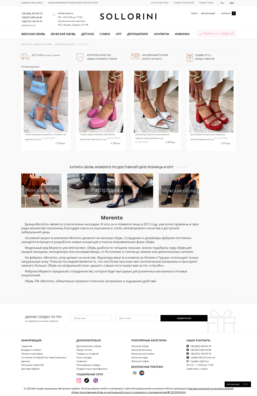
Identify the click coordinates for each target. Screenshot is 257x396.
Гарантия (26, 346)
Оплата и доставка (160, 3)
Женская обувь (33, 34)
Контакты (161, 34)
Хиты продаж (84, 357)
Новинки (182, 34)
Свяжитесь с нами (197, 368)
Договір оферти (30, 368)
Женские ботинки (141, 350)
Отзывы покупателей (184, 3)
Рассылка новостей (32, 365)
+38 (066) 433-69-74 (200, 346)
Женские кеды (139, 357)
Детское (87, 34)
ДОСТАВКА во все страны (46, 55)
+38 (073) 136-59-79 (200, 353)
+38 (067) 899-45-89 (200, 350)
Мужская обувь (63, 34)
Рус (223, 2)
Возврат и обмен (31, 350)
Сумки (105, 34)
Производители (65, 44)
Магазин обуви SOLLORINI (36, 44)
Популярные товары (88, 365)
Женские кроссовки (142, 353)
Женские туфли (140, 361)
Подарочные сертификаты (91, 368)
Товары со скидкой (87, 353)
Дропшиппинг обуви (88, 346)
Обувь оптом (84, 350)
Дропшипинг (137, 34)
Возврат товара (206, 3)
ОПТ (119, 34)
